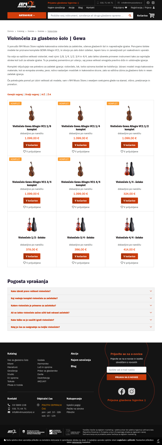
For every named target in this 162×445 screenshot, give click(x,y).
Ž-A (49, 94)
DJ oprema (12, 377)
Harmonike (43, 363)
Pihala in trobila (15, 385)
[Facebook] (148, 2)
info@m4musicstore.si (131, 2)
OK (158, 442)
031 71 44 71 (106, 2)
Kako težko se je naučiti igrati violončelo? (32, 320)
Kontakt (90, 7)
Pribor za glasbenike (47, 370)
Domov (10, 31)
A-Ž (43, 94)
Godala (31, 31)
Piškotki (71, 412)
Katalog (20, 31)
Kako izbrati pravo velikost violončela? (31, 291)
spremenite (77, 442)
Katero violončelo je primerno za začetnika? (33, 305)
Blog (80, 7)
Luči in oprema (44, 367)
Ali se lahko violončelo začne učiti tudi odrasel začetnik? (40, 312)
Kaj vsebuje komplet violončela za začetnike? (34, 298)
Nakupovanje (74, 398)
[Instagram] (153, 2)
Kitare (10, 363)
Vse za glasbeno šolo (17, 360)
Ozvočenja (12, 370)
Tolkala (10, 381)
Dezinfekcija (43, 377)
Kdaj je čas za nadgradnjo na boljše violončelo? (35, 327)
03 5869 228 (19, 405)
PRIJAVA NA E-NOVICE (126, 377)
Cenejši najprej (15, 94)
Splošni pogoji (73, 405)
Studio (10, 374)
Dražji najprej (32, 94)
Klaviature (12, 367)
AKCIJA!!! (41, 381)
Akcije (72, 7)
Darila (40, 374)
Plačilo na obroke (75, 408)
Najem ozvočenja (56, 7)
